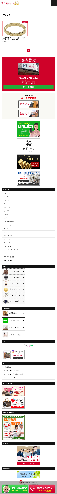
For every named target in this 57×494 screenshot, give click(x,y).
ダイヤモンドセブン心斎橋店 (12, 370)
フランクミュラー (9, 221)
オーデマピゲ (7, 225)
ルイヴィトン (7, 196)
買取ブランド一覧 (9, 260)
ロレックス (7, 193)
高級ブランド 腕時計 (9, 257)
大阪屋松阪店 (7, 367)
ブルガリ (6, 211)
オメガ (6, 228)
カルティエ (7, 207)
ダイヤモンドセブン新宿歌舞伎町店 (13, 374)
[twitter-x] (25, 345)
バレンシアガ (7, 246)
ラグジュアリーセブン (10, 377)
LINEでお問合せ (29, 87)
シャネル (6, 204)
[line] (32, 345)
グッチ (6, 214)
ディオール (7, 242)
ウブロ (6, 218)
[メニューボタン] (54, 3)
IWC (5, 232)
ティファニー (7, 239)
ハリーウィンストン (9, 235)
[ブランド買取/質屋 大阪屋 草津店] (10, 3)
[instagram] (28, 345)
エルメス (6, 200)
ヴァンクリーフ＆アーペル (11, 249)
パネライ (6, 253)
